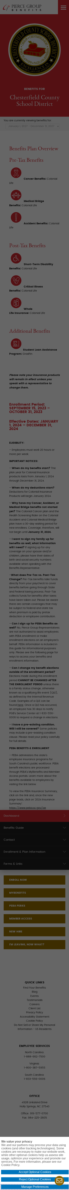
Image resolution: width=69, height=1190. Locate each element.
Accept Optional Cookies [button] (35, 1172)
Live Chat (59, 1180)
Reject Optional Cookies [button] (35, 1179)
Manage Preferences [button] (35, 1186)
